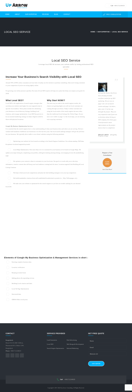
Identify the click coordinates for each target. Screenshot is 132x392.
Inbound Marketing (73, 348)
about (17, 14)
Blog (56, 14)
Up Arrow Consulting (67, 388)
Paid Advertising (72, 340)
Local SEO (50, 344)
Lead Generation (52, 340)
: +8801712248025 (67, 379)
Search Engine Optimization (55, 348)
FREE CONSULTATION (113, 14)
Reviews (45, 14)
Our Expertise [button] (31, 14)
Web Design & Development (75, 344)
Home (7, 14)
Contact (67, 14)
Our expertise (103, 32)
